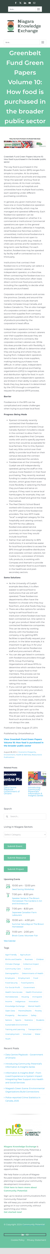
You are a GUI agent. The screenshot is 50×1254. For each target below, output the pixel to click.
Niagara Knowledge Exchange (20, 1146)
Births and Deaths (13, 959)
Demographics (12, 973)
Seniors (8, 1020)
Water (37, 1034)
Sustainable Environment (16, 1025)
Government (29, 987)
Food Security (11, 983)
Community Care (13, 969)
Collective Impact (31, 964)
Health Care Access (13, 992)
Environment (9, 755)
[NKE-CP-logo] (23, 1120)
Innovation (33, 1001)
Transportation (34, 1029)
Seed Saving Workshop (23, 889)
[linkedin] (23, 1235)
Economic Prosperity (27, 752)
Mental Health (34, 1006)
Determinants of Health (32, 973)
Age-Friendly (11, 955)
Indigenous (20, 1001)
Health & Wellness (23, 755)
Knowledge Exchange (15, 1006)
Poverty (38, 1011)
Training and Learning (15, 1029)
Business (29, 959)
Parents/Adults (25, 1011)
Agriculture (25, 955)
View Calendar (10, 941)
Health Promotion (34, 992)
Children (40, 959)
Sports (18, 1020)
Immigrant (37, 997)
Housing (25, 997)
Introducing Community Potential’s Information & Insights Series (35, 791)
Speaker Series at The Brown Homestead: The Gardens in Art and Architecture (27, 901)
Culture (27, 969)
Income (8, 1001)
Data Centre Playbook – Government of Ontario (11, 790)
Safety (33, 1015)
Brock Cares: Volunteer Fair (25, 935)
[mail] (27, 1235)
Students (40, 1020)
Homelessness (11, 997)
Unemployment (12, 1034)
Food (35, 978)
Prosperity (9, 1015)
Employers (10, 978)
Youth (8, 1039)
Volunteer (27, 1034)
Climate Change (12, 964)
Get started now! (13, 1212)
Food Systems (27, 983)
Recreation (23, 1015)
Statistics (28, 1020)
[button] (6, 784)
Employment (24, 978)
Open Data (10, 1011)
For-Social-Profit (12, 987)
